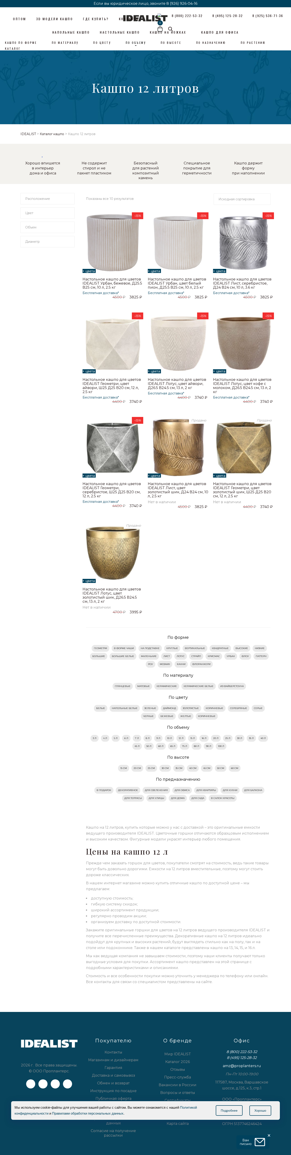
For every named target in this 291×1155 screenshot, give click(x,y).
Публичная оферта (113, 1098)
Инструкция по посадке (113, 1091)
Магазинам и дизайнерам (113, 1060)
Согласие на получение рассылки (113, 1133)
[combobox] (47, 198)
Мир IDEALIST (177, 1054)
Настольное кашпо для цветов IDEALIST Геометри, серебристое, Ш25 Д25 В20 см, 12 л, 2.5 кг (112, 490)
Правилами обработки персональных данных (87, 1113)
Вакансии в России (177, 1085)
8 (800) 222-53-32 (241, 1052)
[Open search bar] (170, 29)
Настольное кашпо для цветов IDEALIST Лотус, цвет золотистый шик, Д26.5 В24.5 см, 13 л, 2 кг (112, 595)
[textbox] (47, 198)
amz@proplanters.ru (242, 1066)
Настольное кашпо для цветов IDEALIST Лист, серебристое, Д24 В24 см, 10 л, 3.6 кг (242, 283)
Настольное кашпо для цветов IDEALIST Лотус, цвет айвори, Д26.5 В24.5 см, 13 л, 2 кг (177, 383)
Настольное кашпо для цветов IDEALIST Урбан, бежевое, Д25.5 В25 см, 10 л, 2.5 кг (112, 283)
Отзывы (177, 1069)
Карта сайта (178, 1123)
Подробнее (229, 1110)
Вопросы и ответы (177, 1093)
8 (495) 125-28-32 (242, 1058)
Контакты (113, 1052)
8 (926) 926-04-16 (181, 3)
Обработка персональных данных (113, 1120)
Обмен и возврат (113, 1083)
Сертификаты (178, 1100)
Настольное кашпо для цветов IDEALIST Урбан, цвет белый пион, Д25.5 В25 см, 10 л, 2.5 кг (177, 283)
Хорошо (260, 1110)
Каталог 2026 (177, 1062)
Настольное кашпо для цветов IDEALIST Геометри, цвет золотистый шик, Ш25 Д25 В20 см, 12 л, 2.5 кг (242, 490)
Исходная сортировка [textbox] (236, 199)
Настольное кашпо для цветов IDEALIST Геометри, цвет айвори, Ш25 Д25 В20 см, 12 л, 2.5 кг (112, 385)
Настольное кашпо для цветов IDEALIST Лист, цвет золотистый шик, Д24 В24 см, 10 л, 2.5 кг (178, 490)
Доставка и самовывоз (113, 1075)
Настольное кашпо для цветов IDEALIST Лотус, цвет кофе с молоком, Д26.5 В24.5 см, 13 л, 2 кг (242, 385)
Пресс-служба (177, 1077)
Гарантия (113, 1068)
